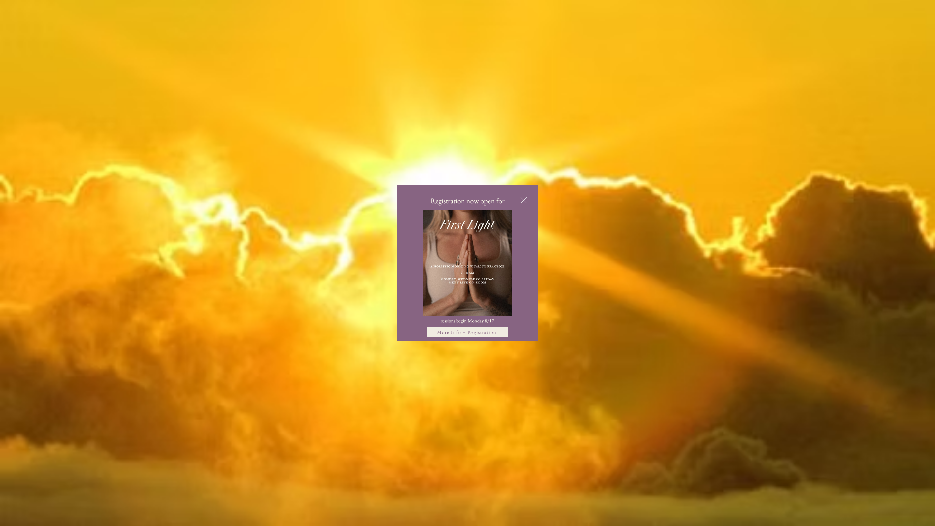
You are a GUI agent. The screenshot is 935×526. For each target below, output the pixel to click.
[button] (523, 200)
